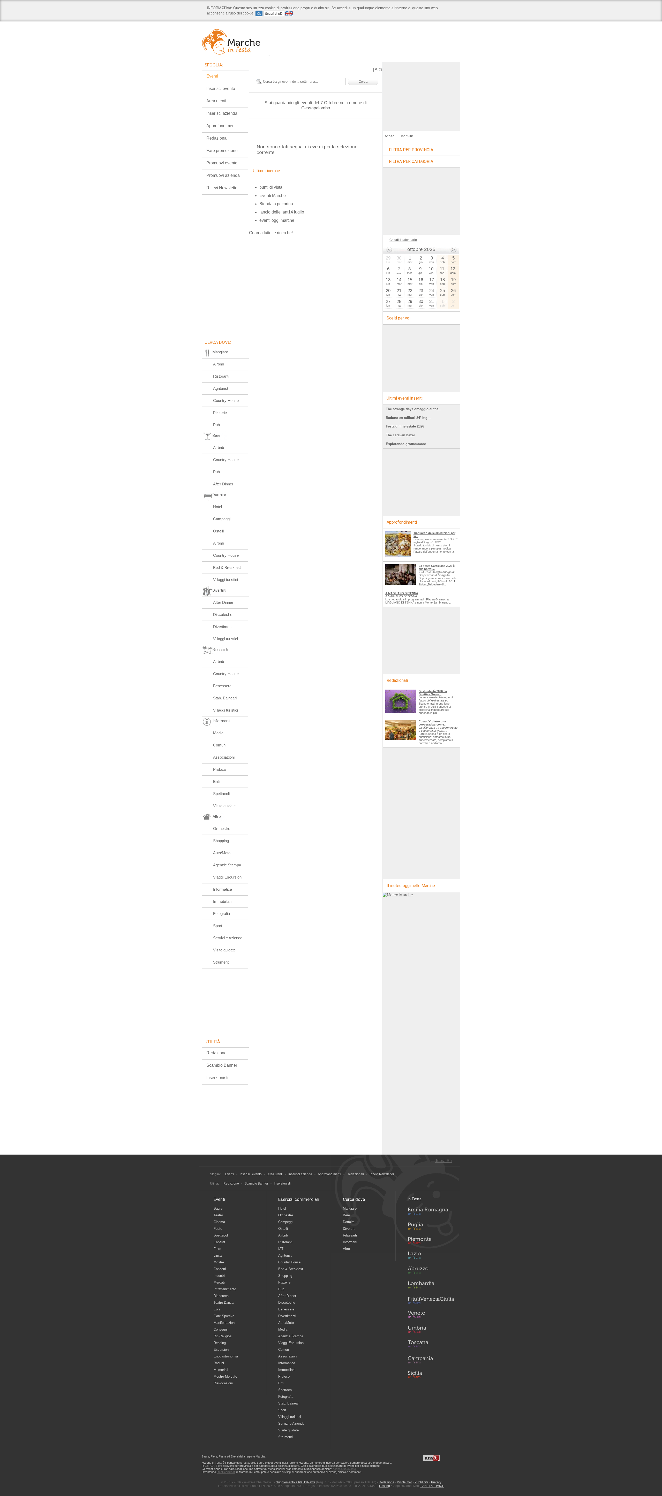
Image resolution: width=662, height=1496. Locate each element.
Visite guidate (224, 806)
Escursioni (221, 1350)
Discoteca (221, 1296)
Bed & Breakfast (227, 567)
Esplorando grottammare (406, 444)
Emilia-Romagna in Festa (431, 1212)
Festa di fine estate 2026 (405, 426)
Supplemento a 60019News (295, 1482)
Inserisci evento (220, 88)
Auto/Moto (221, 853)
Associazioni (224, 757)
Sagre (218, 1208)
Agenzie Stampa (227, 865)
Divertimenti (223, 626)
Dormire (349, 1222)
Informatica (222, 889)
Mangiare (350, 1208)
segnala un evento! (345, 1468)
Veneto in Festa (431, 1315)
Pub (216, 425)
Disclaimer (404, 1482)
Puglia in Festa (431, 1227)
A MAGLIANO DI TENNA (401, 593)
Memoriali (221, 1370)
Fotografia (221, 913)
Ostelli (218, 531)
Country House (226, 400)
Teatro (218, 1215)
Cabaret (219, 1242)
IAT (280, 1249)
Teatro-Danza (224, 1302)
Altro (346, 1249)
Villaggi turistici (225, 579)
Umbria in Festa (431, 1330)
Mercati (219, 1282)
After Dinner (223, 484)
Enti (216, 781)
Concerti (220, 1269)
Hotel (217, 507)
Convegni (221, 1329)
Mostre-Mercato (225, 1376)
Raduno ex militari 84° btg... (408, 418)
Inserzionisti (217, 1077)
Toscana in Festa (431, 1345)
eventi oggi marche (276, 220)
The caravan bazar (400, 435)
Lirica (218, 1255)
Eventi (212, 76)
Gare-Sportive (224, 1316)
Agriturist (220, 388)
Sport (217, 925)
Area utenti (216, 101)
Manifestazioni (224, 1323)
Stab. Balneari (225, 698)
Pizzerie (220, 412)
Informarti (350, 1242)
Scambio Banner (221, 1065)
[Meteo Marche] (398, 895)
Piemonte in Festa (431, 1242)
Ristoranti (221, 376)
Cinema (219, 1222)
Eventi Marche (272, 195)
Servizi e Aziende (227, 938)
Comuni (219, 745)
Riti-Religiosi (223, 1336)
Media (218, 733)
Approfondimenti (221, 126)
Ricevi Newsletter (222, 188)
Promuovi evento (221, 163)
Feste (218, 1229)
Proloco (219, 769)
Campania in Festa (431, 1360)
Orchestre (221, 828)
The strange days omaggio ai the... (413, 409)
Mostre (219, 1262)
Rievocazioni (223, 1383)
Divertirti (349, 1229)
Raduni (219, 1363)
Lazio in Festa (431, 1256)
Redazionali (217, 138)
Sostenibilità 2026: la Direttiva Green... (433, 693)
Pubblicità (421, 1482)
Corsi (217, 1309)
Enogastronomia (226, 1356)
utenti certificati (226, 1472)
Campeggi (221, 519)
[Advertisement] (421, 94)
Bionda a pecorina (276, 204)
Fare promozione (222, 150)
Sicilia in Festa (431, 1374)
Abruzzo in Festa (431, 1271)
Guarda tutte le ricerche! (271, 233)
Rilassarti (350, 1235)
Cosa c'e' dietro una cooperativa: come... (432, 723)
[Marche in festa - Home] (236, 42)
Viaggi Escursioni (227, 877)
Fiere (217, 1249)
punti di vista (270, 187)
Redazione (216, 1053)
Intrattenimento (225, 1289)
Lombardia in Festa (431, 1286)
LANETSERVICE (432, 1486)
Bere (346, 1215)
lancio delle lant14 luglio (281, 212)
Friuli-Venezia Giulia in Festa (431, 1301)
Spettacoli (221, 793)
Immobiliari (222, 901)
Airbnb (218, 364)
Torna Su (443, 1160)
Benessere (222, 686)
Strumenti (221, 962)
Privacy (436, 1482)
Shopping (221, 840)
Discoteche (222, 614)
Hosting (384, 1486)
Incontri (219, 1276)
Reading (220, 1343)
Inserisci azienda (221, 113)
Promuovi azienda (223, 175)
